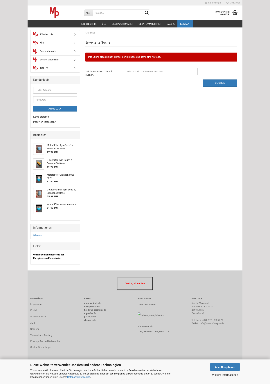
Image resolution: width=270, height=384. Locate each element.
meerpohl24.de (92, 306)
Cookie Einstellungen (41, 347)
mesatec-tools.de (92, 303)
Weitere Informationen (225, 374)
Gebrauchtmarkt (122, 24)
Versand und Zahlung (41, 335)
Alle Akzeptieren (225, 367)
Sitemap (37, 235)
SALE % (171, 24)
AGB (32, 322)
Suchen (220, 82)
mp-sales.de (90, 313)
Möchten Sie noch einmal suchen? (98, 73)
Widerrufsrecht (38, 316)
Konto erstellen (41, 116)
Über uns (34, 329)
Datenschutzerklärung (78, 377)
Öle (104, 24)
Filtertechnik (88, 24)
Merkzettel (234, 2)
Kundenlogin (214, 2)
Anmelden (55, 108)
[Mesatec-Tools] (54, 12)
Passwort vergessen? (44, 121)
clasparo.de (90, 320)
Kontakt (185, 24)
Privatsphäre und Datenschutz (46, 341)
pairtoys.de (90, 316)
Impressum (36, 304)
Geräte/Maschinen (149, 24)
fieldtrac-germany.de (95, 309)
